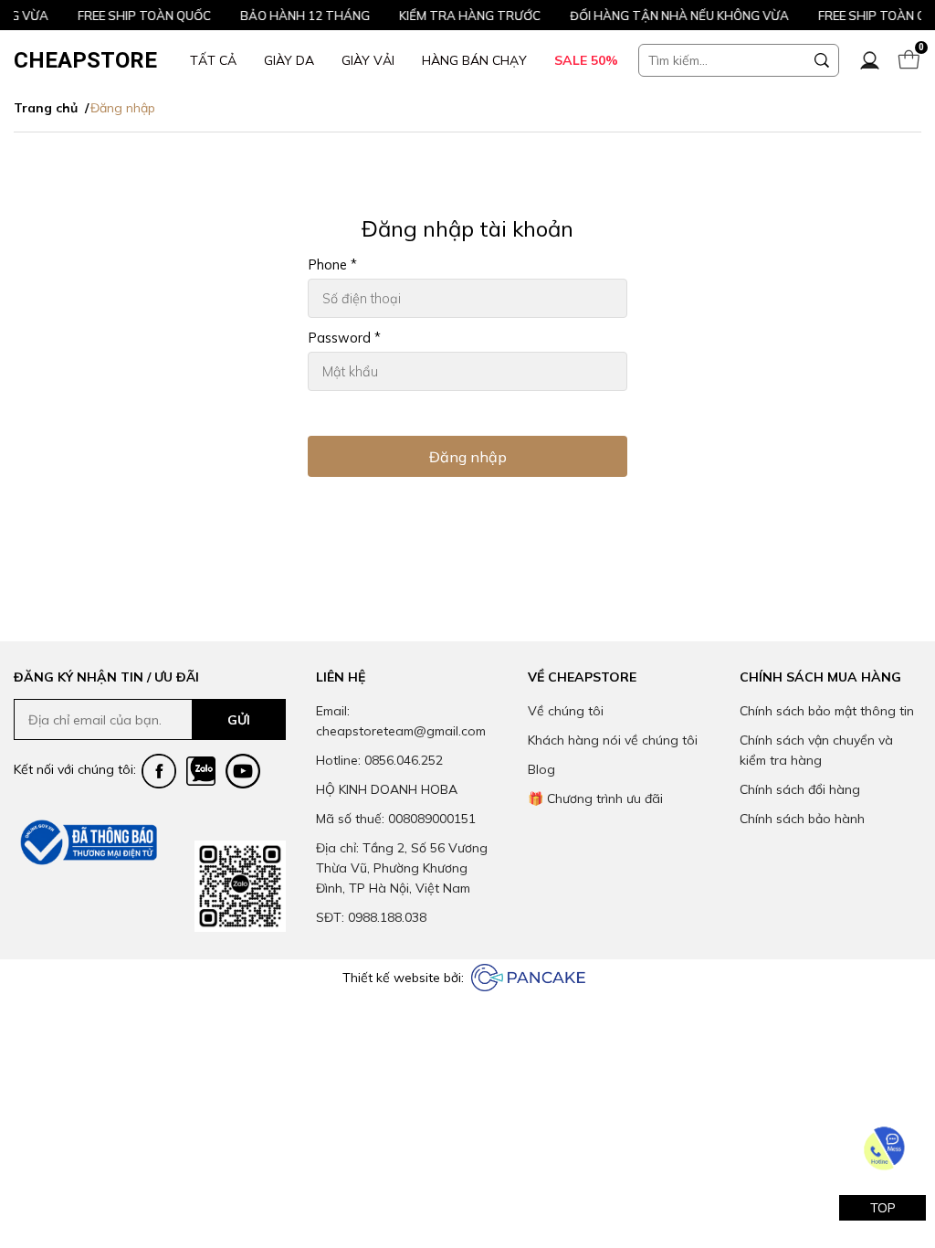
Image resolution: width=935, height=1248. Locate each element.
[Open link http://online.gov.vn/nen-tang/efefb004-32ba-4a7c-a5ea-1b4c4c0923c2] (87, 842)
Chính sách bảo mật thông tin (827, 711)
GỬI (238, 720)
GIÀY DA (289, 60)
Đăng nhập (468, 457)
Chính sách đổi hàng (800, 789)
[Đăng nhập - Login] (869, 60)
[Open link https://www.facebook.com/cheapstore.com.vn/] (159, 771)
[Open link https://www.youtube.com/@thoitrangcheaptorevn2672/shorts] (243, 771)
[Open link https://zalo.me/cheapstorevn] (201, 771)
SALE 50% (586, 60)
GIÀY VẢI (367, 60)
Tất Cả (213, 60)
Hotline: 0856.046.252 (379, 760)
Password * (345, 338)
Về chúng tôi (566, 711)
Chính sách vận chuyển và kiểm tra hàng (816, 750)
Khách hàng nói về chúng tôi (613, 740)
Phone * (333, 265)
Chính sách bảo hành (802, 818)
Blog (541, 769)
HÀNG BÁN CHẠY (474, 60)
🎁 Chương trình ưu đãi (595, 798)
